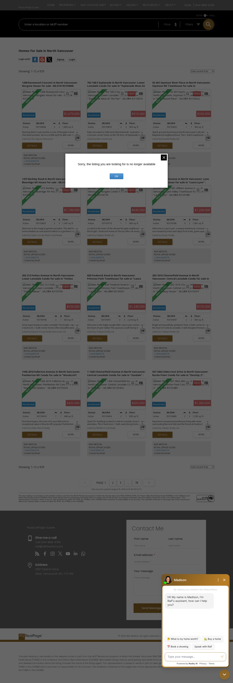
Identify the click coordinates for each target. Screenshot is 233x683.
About (169, 5)
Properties (66, 5)
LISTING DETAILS (32, 146)
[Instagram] (54, 555)
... (128, 483)
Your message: (143, 571)
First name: (141, 539)
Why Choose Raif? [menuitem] (93, 5)
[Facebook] (46, 555)
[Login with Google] (42, 61)
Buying (114, 5)
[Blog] (39, 555)
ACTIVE (199, 15)
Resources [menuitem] (150, 5)
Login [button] (72, 59)
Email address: (144, 555)
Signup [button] (60, 59)
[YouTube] (70, 555)
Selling (131, 5)
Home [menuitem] (51, 5)
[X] (62, 555)
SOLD (212, 15)
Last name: (175, 539)
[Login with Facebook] (35, 61)
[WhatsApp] (84, 555)
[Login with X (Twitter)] (49, 61)
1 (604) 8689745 (31, 161)
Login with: (25, 59)
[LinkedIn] (77, 555)
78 (136, 483)
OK (116, 176)
